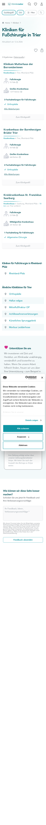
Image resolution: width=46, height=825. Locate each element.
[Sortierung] (41, 12)
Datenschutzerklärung (10, 533)
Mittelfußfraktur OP (19, 307)
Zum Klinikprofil (23, 117)
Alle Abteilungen (12, 109)
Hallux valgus (15, 300)
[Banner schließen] (42, 378)
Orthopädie (12, 104)
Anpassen (21, 437)
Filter (33, 12)
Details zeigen (31, 420)
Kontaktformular (8, 532)
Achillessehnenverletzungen (23, 313)
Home (7, 23)
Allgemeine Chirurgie (17, 237)
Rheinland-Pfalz (17, 273)
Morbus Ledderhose (19, 327)
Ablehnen (23, 445)
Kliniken (16, 23)
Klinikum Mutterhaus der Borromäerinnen (18, 66)
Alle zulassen (23, 428)
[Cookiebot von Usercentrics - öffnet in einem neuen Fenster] (27, 377)
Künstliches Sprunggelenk (22, 320)
